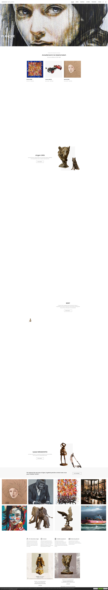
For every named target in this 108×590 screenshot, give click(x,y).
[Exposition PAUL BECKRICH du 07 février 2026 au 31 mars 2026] (40, 566)
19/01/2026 (35, 581)
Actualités (41, 581)
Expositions (44, 581)
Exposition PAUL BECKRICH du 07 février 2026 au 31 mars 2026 (40, 583)
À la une (39, 581)
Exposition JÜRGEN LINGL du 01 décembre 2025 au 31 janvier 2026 (68, 582)
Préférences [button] (95, 588)
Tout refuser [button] (105, 588)
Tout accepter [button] (101, 588)
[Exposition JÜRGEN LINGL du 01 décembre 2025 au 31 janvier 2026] (68, 565)
